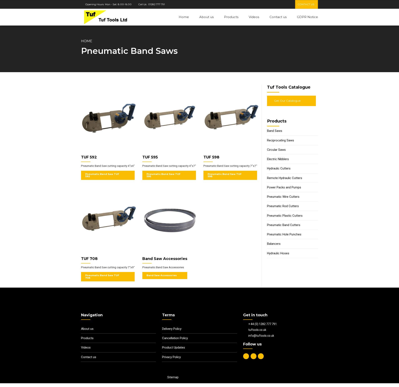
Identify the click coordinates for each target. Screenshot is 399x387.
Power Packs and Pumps (284, 187)
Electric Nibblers (278, 159)
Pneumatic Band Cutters (283, 225)
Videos (254, 17)
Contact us (278, 17)
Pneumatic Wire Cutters (283, 197)
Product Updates (173, 347)
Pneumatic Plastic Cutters (285, 216)
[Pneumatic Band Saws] (108, 120)
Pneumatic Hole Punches (284, 234)
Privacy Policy (171, 357)
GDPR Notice (307, 17)
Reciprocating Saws (280, 140)
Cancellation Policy (175, 338)
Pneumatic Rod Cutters (283, 206)
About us (206, 17)
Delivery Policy (171, 329)
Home (184, 17)
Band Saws (274, 131)
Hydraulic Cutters (279, 168)
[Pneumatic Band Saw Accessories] (169, 221)
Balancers (274, 244)
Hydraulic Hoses (278, 253)
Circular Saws (276, 150)
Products (231, 17)
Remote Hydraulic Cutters (284, 178)
